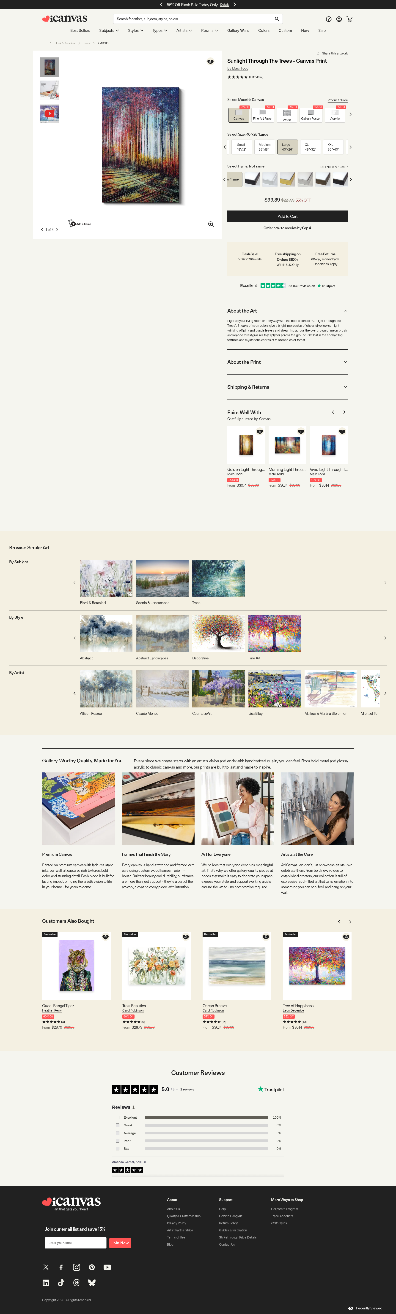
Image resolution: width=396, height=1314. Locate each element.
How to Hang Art (230, 1216)
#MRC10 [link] (103, 43)
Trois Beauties (134, 1005)
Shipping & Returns (248, 387)
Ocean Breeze (215, 1005)
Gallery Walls (238, 30)
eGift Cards (279, 1223)
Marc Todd (234, 474)
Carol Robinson (133, 1010)
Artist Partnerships (180, 1230)
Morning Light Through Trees (287, 469)
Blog (170, 1244)
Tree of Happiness (298, 1005)
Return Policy (228, 1223)
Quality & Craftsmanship (184, 1216)
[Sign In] (339, 18)
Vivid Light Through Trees (329, 469)
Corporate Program (284, 1209)
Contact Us (227, 1244)
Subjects (106, 30)
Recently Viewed (369, 1308)
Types (157, 30)
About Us (173, 1209)
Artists (181, 30)
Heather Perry (52, 1010)
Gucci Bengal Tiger (58, 1005)
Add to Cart (288, 216)
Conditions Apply (325, 264)
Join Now (120, 1243)
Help (222, 1209)
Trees (86, 43)
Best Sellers (80, 30)
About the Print (244, 362)
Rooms (207, 30)
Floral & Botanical (65, 43)
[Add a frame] (80, 223)
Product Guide (338, 100)
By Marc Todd (237, 68)
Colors (264, 30)
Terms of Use (176, 1237)
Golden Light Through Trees (246, 469)
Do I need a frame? (334, 167)
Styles (133, 30)
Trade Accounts (282, 1216)
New (305, 30)
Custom (285, 30)
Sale (322, 30)
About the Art (242, 311)
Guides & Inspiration (233, 1230)
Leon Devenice (293, 1010)
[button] (238, 115)
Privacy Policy (176, 1223)
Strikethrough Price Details (238, 1237)
